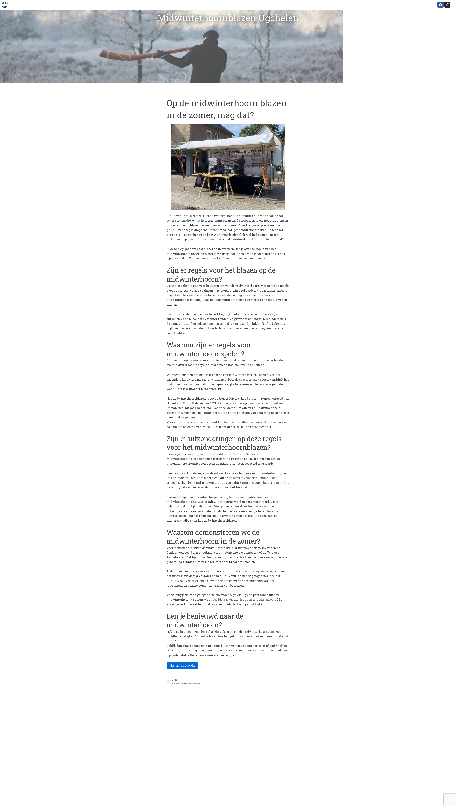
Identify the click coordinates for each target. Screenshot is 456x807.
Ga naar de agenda (182, 665)
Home (353, 75)
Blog (422, 75)
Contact (443, 75)
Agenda (401, 75)
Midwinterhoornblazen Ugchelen (228, 18)
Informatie (377, 75)
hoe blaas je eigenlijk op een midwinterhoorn (244, 599)
